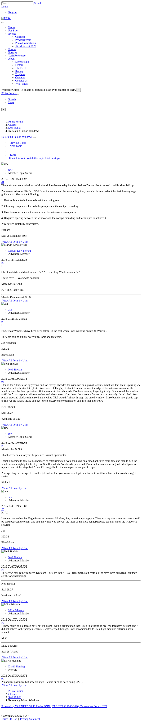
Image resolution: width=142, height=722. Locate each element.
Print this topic (52, 158)
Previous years (23, 39)
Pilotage (12, 52)
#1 (2, 182)
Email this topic (17, 158)
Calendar (20, 36)
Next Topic (15, 145)
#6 (2, 509)
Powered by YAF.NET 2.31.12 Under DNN (26, 706)
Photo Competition (25, 43)
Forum (12, 49)
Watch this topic (35, 158)
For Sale (12, 30)
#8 (2, 622)
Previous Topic (17, 142)
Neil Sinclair (15, 369)
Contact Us (21, 80)
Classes (12, 124)
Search (38, 3)
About (11, 58)
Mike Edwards (16, 610)
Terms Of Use (9, 718)
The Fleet (20, 68)
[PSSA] (6, 18)
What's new (21, 83)
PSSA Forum (9, 93)
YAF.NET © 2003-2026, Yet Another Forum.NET (79, 706)
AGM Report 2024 (25, 46)
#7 (2, 569)
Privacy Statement (30, 718)
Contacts (20, 77)
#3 (2, 321)
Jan (10, 309)
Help (11, 102)
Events (12, 33)
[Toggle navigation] (2, 22)
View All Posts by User (14, 241)
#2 (2, 263)
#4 (2, 381)
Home (11, 27)
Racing (19, 71)
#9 (2, 678)
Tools (12, 154)
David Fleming (16, 666)
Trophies (20, 74)
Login (4, 6)
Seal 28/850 (14, 127)
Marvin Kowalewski (19, 250)
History (19, 64)
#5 (2, 445)
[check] (1, 115)
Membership (22, 61)
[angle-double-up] (1, 712)
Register (12, 12)
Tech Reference (16, 55)
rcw (10, 169)
